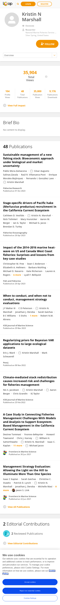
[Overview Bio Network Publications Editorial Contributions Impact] (30, 55)
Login (28, 4)
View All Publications (19, 506)
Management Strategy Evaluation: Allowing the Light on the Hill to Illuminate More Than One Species (27, 470)
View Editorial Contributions (23, 543)
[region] (30, 577)
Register (44, 4)
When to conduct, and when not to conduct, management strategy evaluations (27, 299)
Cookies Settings (30, 598)
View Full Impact (16, 105)
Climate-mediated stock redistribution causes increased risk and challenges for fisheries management (30, 381)
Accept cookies (29, 582)
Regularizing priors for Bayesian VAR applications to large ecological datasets (28, 343)
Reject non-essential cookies (30, 591)
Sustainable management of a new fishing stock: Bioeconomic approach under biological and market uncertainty (28, 160)
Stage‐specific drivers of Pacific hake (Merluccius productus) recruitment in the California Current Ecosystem (29, 206)
